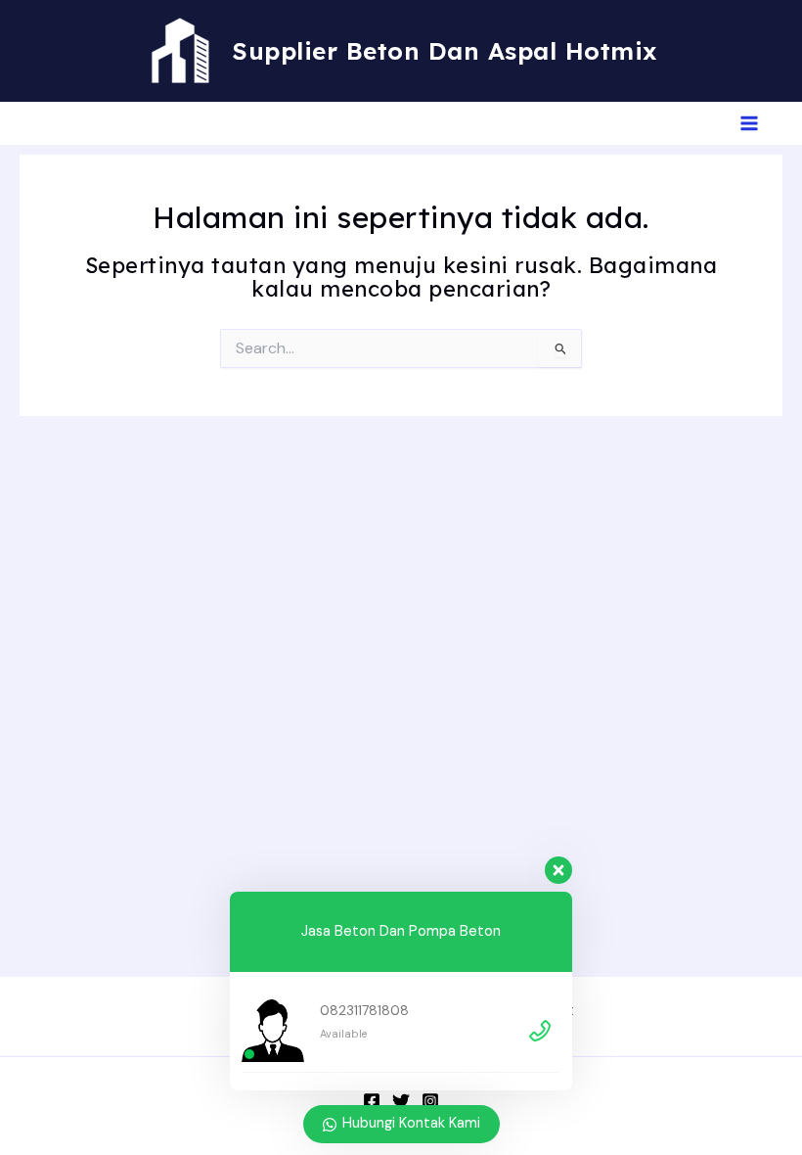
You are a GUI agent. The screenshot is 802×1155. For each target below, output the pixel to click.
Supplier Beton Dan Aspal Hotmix (445, 50)
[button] (40, 124)
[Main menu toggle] (749, 123)
